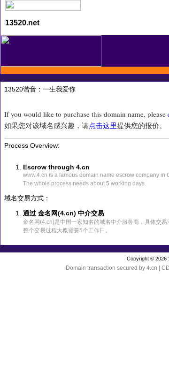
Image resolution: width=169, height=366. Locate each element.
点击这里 (103, 125)
